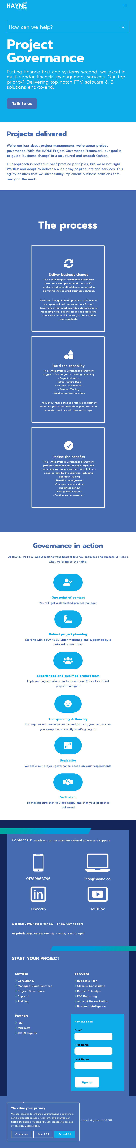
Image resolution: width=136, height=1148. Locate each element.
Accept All (65, 1134)
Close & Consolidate (90, 986)
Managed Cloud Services (34, 986)
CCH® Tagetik (27, 1033)
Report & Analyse (88, 991)
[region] (43, 1122)
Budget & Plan (86, 981)
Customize (21, 1134)
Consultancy (25, 981)
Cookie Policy (32, 1126)
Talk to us (22, 103)
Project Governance (31, 991)
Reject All (43, 1134)
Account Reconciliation (92, 1001)
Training (23, 1001)
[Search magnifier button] (123, 27)
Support (23, 996)
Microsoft (23, 1028)
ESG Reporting (86, 996)
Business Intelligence (91, 1006)
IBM (20, 1023)
